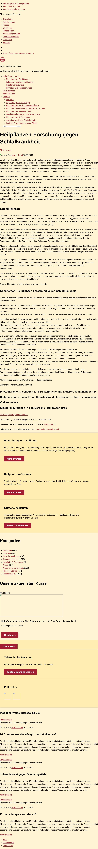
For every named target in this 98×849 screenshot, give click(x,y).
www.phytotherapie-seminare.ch (14, 415)
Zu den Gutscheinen (17, 525)
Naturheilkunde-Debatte (13, 568)
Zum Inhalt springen (11, 6)
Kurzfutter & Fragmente (13, 562)
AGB (5, 840)
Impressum (8, 845)
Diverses (7, 553)
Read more (10, 635)
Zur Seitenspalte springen (14, 9)
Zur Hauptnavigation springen (16, 3)
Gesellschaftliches (11, 556)
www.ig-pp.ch (50, 424)
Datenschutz (8, 843)
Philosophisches (10, 571)
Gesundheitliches (10, 559)
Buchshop (7, 550)
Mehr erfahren (14, 459)
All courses (9, 646)
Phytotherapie (6, 150)
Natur (5, 565)
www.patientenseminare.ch (47, 429)
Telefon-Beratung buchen (20, 672)
